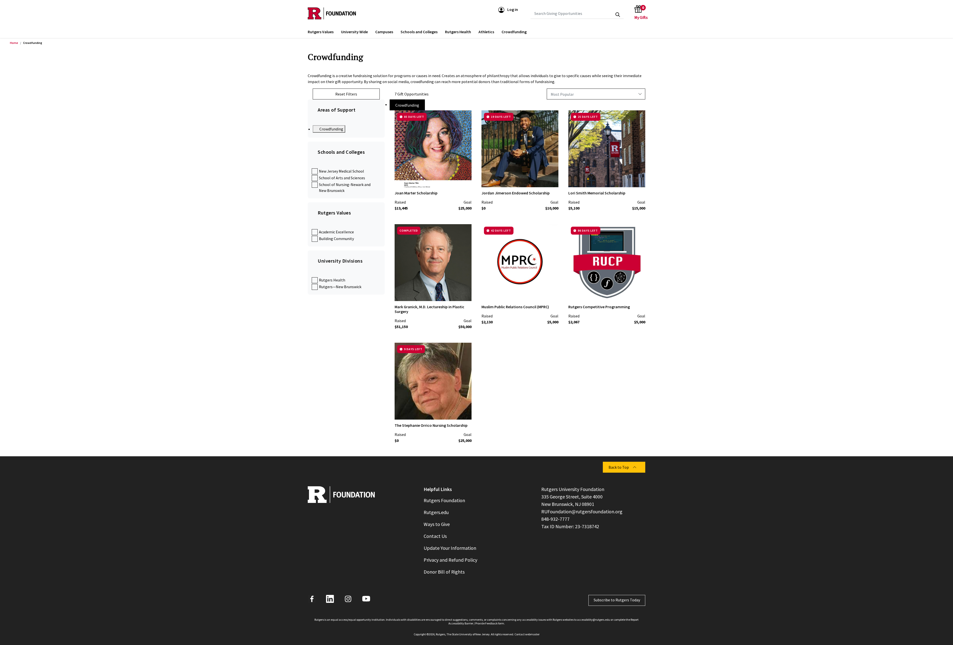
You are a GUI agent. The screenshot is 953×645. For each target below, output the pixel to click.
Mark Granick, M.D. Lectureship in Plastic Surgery (429, 309)
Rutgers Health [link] (458, 31)
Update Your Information (450, 548)
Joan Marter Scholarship (416, 192)
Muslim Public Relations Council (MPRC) (515, 306)
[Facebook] (312, 599)
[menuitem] (321, 32)
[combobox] (577, 13)
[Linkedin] (330, 599)
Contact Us (435, 536)
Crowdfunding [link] (514, 31)
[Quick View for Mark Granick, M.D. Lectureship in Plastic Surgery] (464, 293)
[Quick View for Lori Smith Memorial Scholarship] (637, 179)
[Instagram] (348, 599)
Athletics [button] (486, 31)
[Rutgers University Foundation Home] (332, 13)
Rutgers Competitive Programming (599, 306)
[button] (508, 9)
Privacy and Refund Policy (450, 560)
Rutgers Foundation (444, 500)
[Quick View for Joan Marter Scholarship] (464, 179)
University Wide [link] (354, 31)
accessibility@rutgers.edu (593, 619)
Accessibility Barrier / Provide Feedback (473, 623)
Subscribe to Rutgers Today (617, 599)
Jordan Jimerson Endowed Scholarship (515, 192)
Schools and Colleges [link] (419, 31)
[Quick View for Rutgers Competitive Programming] (637, 293)
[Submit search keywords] (618, 15)
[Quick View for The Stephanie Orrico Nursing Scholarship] (464, 412)
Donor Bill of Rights (444, 572)
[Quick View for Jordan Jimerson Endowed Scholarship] (550, 179)
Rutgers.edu (436, 512)
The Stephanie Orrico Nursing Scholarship (431, 425)
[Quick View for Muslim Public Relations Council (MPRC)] (550, 293)
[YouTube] (366, 599)
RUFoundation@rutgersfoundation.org (581, 511)
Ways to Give (437, 524)
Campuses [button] (384, 31)
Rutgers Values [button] (321, 31)
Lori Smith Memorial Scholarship (596, 192)
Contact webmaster (527, 634)
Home (14, 43)
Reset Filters (346, 94)
